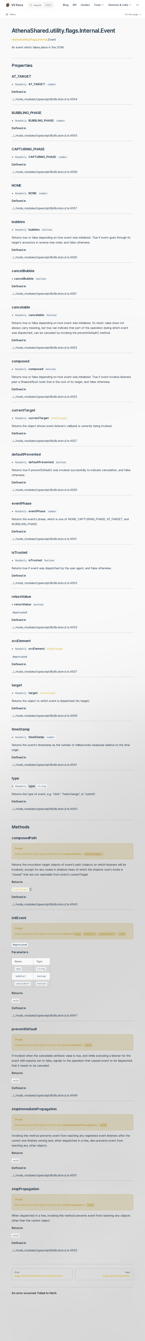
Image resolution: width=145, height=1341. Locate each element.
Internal (42, 39)
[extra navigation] (137, 5)
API (75, 4)
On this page (132, 14)
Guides (85, 4)
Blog (65, 4)
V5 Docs (17, 5)
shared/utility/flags (24, 39)
